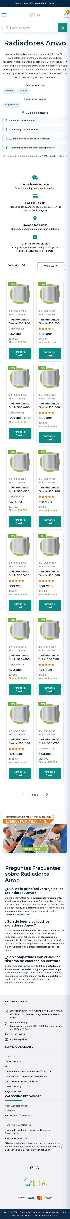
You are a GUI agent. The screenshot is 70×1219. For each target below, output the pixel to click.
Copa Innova (11, 104)
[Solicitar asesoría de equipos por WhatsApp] (35, 831)
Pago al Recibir (13, 1091)
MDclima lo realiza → (55, 156)
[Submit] (62, 27)
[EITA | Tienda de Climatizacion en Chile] (35, 15)
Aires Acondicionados (17, 1105)
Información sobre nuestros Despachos (26, 1076)
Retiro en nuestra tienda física (21, 1081)
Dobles (23, 91)
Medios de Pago (13, 1086)
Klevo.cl (56, 1215)
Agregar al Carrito (20, 353)
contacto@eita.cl (19, 1039)
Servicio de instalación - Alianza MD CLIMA (28, 1071)
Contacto (10, 1056)
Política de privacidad (16, 1138)
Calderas (10, 1110)
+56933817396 (18, 1034)
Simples (9, 91)
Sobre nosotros (13, 1061)
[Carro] (66, 15)
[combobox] (35, 27)
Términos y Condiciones (18, 1124)
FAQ (7, 1066)
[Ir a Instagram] (31, 1168)
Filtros (52, 266)
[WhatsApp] (37, 1168)
